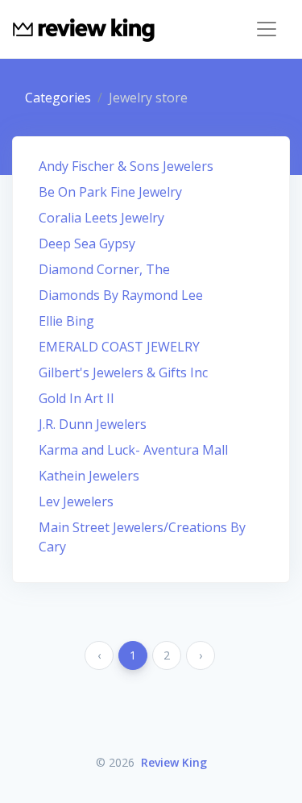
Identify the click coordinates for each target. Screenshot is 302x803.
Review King (174, 762)
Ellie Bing (66, 321)
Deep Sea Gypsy (87, 243)
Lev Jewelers (76, 501)
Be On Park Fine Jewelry (110, 192)
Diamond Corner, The (104, 269)
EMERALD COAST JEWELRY (119, 347)
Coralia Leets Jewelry (101, 218)
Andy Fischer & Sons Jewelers (126, 166)
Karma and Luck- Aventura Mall (133, 450)
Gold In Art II (76, 398)
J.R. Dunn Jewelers (93, 424)
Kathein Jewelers (89, 476)
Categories (58, 97)
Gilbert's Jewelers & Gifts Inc (123, 372)
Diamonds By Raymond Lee (121, 295)
